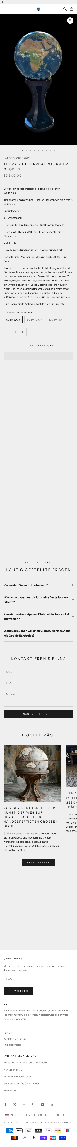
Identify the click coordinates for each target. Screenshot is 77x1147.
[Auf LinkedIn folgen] (52, 1104)
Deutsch (62, 1115)
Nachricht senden (38, 714)
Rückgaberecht (12, 1044)
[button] (38, 356)
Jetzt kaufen (38, 538)
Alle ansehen (38, 862)
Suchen (8, 1033)
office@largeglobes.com (17, 1076)
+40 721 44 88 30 (13, 1069)
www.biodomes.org (38, 915)
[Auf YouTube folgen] (42, 1104)
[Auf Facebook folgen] (5, 1104)
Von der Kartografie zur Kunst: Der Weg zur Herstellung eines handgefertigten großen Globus (31, 817)
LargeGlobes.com (17, 158)
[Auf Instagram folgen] (24, 1104)
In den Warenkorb (38, 345)
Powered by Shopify (58, 1122)
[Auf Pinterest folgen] (33, 1104)
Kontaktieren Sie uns (15, 1038)
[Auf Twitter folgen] (14, 1104)
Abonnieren (18, 990)
